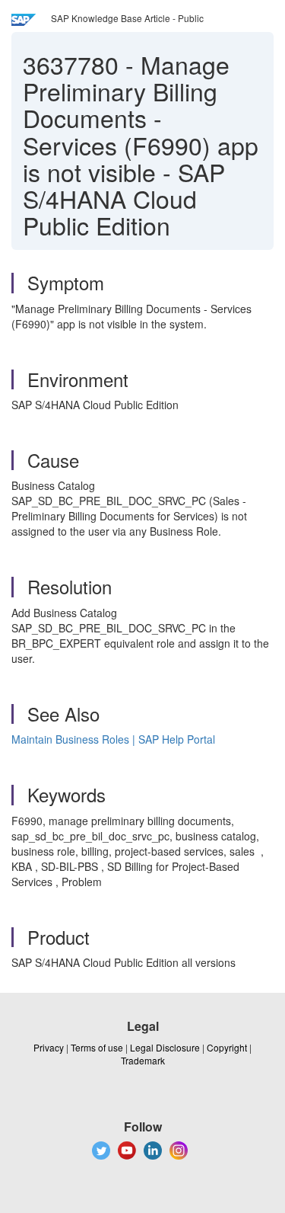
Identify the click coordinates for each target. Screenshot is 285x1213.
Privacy (48, 1047)
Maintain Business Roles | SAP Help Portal (113, 739)
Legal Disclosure (165, 1047)
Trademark (143, 1060)
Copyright (227, 1047)
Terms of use (97, 1047)
